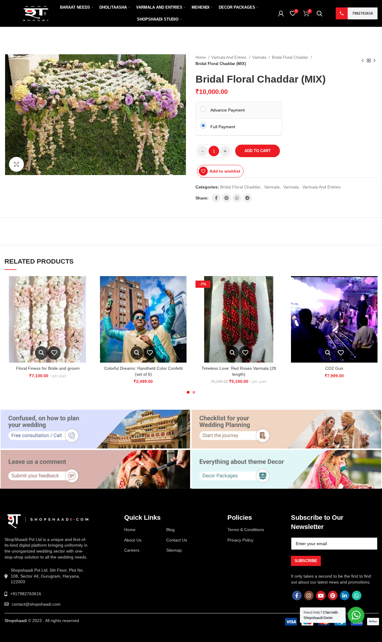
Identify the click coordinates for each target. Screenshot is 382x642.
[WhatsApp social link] (236, 198)
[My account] (281, 13)
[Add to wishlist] (54, 353)
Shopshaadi (15, 620)
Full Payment (222, 126)
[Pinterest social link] (226, 198)
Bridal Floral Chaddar (290, 57)
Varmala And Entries (229, 57)
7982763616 (362, 13)
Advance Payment (227, 110)
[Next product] (375, 61)
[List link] (47, 594)
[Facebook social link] (216, 198)
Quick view (41, 353)
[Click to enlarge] (16, 164)
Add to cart (257, 150)
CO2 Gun (334, 368)
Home (201, 57)
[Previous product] (363, 61)
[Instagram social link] (309, 595)
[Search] (319, 13)
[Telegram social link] (247, 198)
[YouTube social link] (321, 595)
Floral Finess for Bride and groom (48, 368)
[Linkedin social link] (344, 595)
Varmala (259, 57)
